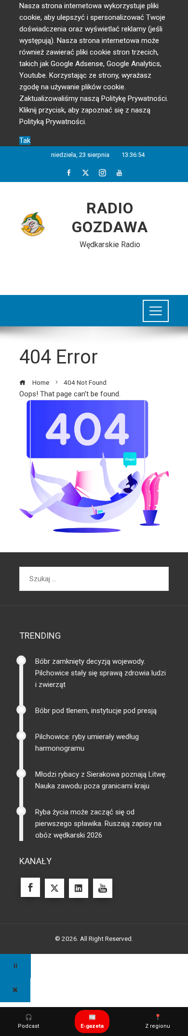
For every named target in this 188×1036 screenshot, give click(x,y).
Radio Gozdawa (110, 217)
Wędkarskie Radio (110, 244)
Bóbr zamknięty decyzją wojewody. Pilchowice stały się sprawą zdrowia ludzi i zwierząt (100, 673)
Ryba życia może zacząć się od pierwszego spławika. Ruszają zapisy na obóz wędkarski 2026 (98, 824)
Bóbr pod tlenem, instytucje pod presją (96, 710)
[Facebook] (30, 887)
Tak (24, 140)
